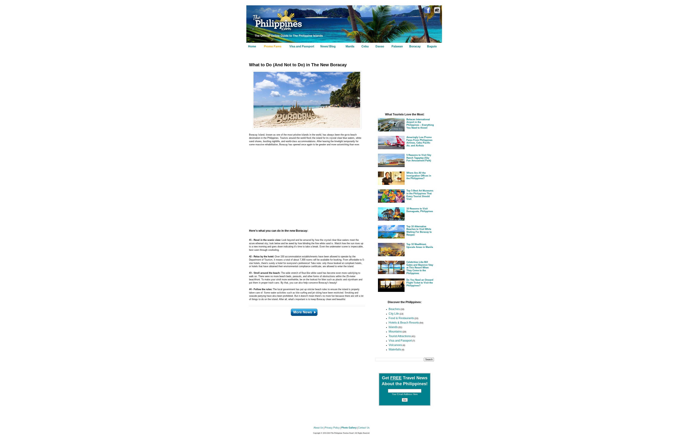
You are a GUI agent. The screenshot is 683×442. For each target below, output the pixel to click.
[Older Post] (304, 312)
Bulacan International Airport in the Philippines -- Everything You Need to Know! (420, 123)
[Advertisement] (302, 188)
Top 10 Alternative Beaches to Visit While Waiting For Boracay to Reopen (419, 230)
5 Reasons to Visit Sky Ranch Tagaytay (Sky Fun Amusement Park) (418, 158)
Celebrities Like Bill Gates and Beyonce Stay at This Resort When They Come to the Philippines (419, 267)
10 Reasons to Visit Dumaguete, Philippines (419, 210)
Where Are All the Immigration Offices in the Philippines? (418, 175)
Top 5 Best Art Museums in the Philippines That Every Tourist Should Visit (419, 194)
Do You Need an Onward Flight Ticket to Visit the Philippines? (419, 283)
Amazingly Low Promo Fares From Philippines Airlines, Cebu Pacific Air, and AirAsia (419, 141)
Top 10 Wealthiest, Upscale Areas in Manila (419, 245)
